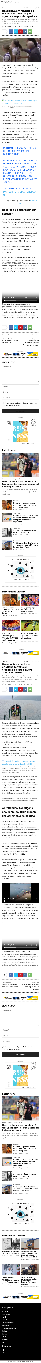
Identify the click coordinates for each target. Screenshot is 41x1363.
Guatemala (16, 528)
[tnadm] (3, 27)
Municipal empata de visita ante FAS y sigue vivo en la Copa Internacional (29, 636)
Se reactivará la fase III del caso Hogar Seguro (24, 531)
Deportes (4, 8)
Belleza (4, 478)
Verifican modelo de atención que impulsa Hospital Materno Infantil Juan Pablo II (25, 545)
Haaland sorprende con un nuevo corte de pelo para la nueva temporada (24, 505)
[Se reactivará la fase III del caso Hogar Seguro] (7, 532)
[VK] (25, 31)
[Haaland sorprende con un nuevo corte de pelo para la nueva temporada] (7, 505)
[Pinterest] (20, 31)
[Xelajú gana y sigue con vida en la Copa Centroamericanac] (30, 600)
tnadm (9, 26)
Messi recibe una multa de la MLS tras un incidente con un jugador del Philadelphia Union (20, 484)
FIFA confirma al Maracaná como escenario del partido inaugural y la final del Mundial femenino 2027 (10, 637)
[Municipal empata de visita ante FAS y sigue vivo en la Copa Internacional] (30, 625)
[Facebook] (11, 31)
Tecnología (16, 513)
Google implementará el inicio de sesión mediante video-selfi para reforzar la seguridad (25, 519)
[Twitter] (16, 31)
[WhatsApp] (30, 31)
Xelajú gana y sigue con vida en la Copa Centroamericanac (29, 609)
